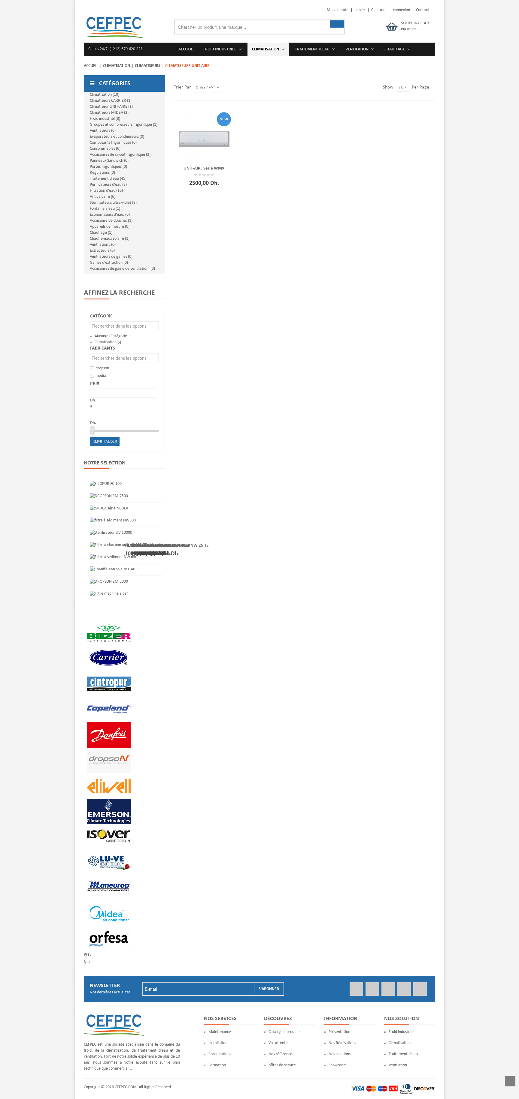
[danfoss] (109, 725)
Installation (217, 1043)
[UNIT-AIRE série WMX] (204, 139)
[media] (109, 903)
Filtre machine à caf (149, 545)
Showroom (338, 1065)
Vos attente (278, 1043)
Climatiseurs (147, 66)
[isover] (109, 827)
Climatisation (116, 66)
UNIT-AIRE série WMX (204, 168)
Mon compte (337, 10)
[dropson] (109, 750)
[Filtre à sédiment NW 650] (113, 557)
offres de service (282, 1065)
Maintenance (219, 1032)
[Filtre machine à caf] (109, 593)
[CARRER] (109, 648)
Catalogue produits (284, 1032)
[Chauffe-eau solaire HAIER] (114, 569)
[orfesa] (109, 929)
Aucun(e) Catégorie (111, 336)
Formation (217, 1065)
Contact (422, 10)
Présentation (339, 1032)
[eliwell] (109, 776)
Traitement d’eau (403, 1054)
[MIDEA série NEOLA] (109, 508)
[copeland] (109, 699)
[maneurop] (109, 878)
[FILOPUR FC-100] (106, 484)
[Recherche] (337, 24)
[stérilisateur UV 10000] (111, 532)
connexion (401, 10)
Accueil (91, 66)
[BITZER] (109, 623)
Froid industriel (401, 1032)
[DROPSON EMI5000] (109, 581)
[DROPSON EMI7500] (109, 496)
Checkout (379, 10)
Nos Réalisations (342, 1043)
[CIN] (109, 674)
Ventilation (398, 1065)
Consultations (219, 1054)
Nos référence (280, 1054)
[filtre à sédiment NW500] (113, 520)
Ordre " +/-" (205, 87)
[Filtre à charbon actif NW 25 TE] (118, 545)
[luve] (109, 852)
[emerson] (109, 801)
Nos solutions (340, 1054)
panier (359, 10)
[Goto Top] (510, 1082)
